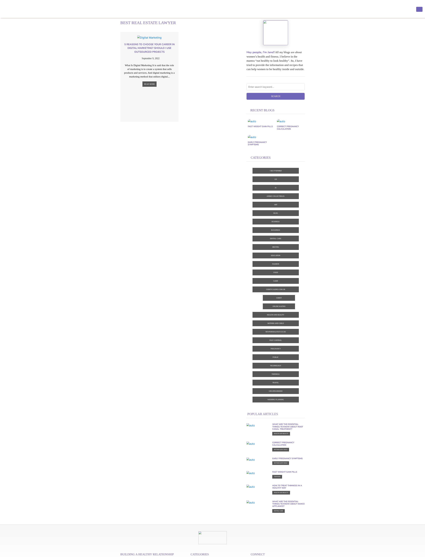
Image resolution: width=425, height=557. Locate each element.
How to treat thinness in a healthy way (287, 486)
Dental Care (275, 238)
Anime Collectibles (276, 196)
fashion (275, 264)
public (276, 357)
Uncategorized (275, 391)
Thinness (276, 374)
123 (275, 179)
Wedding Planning (275, 399)
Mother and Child (275, 323)
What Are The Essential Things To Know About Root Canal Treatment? (287, 426)
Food (275, 272)
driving (275, 247)
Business (276, 222)
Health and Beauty (275, 315)
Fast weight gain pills (260, 126)
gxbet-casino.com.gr (275, 289)
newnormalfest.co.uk (275, 332)
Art (275, 205)
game (275, 281)
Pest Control (275, 340)
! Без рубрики (276, 171)
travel (275, 383)
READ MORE (149, 84)
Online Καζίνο (279, 306)
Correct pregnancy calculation (288, 127)
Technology (275, 366)
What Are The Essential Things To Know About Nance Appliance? (288, 504)
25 (275, 188)
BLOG (275, 213)
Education (275, 255)
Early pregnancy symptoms (257, 143)
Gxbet (279, 298)
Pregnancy (276, 349)
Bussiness (275, 230)
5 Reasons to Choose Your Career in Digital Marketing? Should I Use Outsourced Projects (149, 48)
